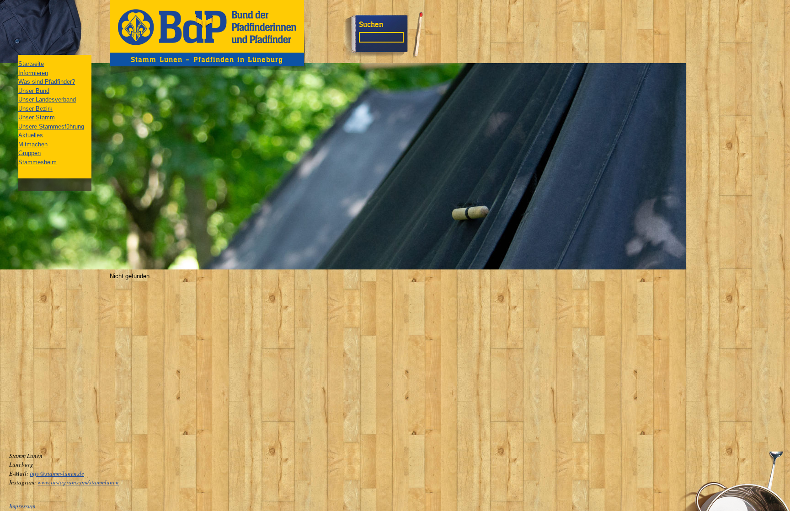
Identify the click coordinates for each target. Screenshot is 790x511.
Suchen (371, 24)
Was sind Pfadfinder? (46, 81)
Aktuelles (30, 135)
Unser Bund (33, 90)
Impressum (22, 506)
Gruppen (29, 153)
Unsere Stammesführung (51, 126)
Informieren (33, 73)
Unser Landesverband (47, 99)
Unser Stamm (36, 117)
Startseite (31, 63)
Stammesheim (37, 162)
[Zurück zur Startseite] (207, 26)
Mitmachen (33, 144)
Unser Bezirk (35, 108)
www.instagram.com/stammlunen (78, 482)
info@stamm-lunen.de (57, 473)
